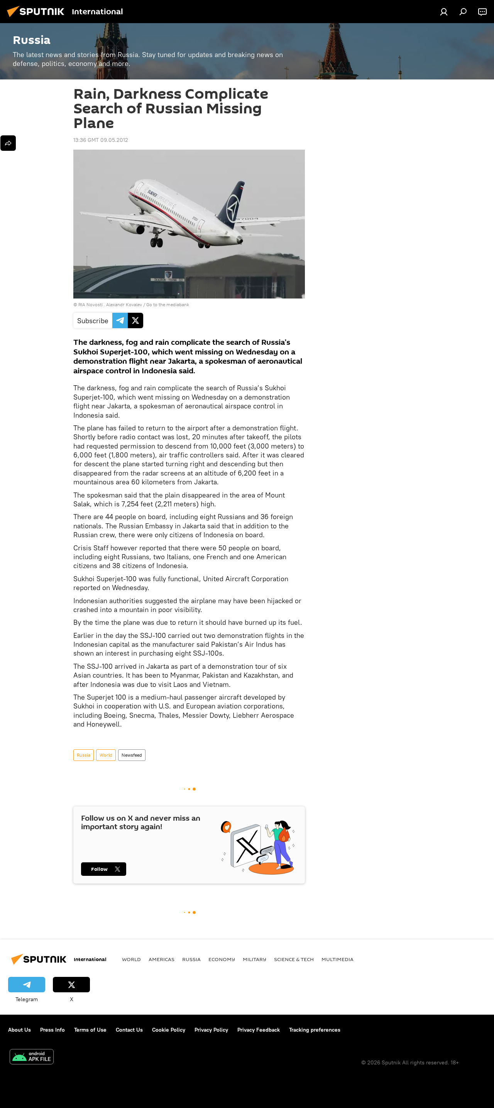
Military (254, 959)
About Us (19, 1029)
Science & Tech (294, 959)
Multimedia (337, 959)
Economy (221, 959)
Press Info (52, 1029)
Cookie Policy (168, 1029)
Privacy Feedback (258, 1029)
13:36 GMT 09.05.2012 (100, 140)
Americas (161, 959)
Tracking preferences (314, 1029)
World (106, 755)
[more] (8, 143)
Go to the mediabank (167, 304)
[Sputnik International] (38, 18)
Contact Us (129, 1029)
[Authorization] (444, 11)
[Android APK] (31, 1057)
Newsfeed (132, 755)
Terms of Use (90, 1029)
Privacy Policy (211, 1029)
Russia (83, 755)
